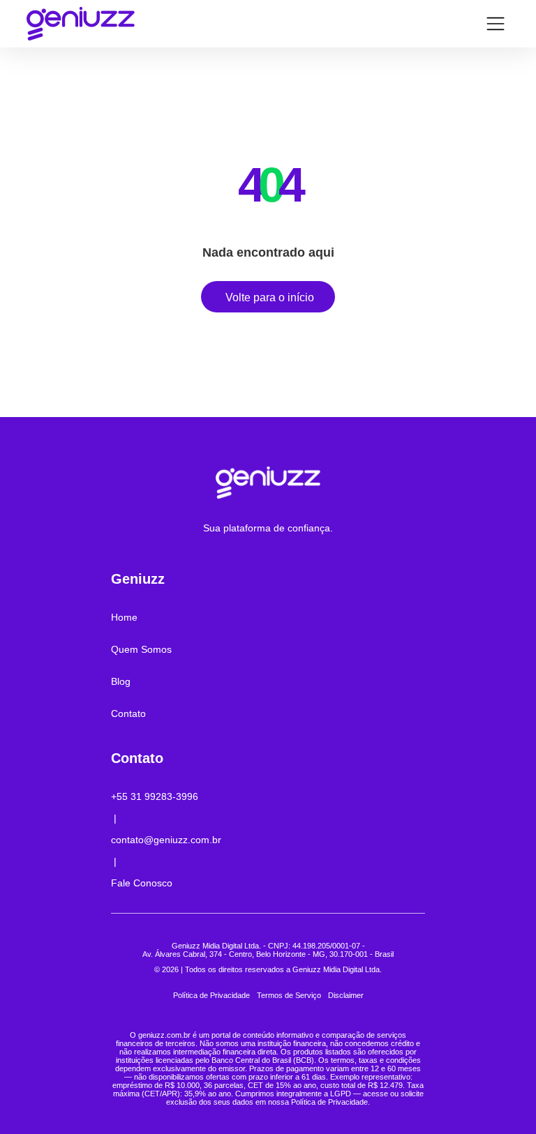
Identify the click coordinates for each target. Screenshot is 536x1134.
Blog (121, 681)
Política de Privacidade (211, 995)
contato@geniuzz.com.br (166, 839)
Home (124, 617)
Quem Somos (141, 649)
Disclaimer (346, 995)
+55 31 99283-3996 (154, 796)
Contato (128, 713)
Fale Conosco (141, 883)
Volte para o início (269, 297)
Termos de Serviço (289, 995)
